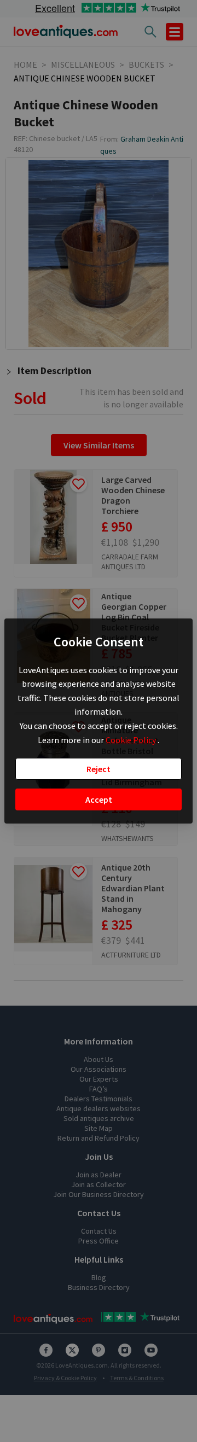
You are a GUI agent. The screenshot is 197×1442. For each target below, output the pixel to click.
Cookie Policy (132, 739)
